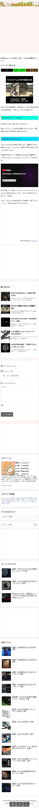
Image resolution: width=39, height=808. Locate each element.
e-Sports (33, 501)
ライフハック (25, 501)
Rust (6, 499)
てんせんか (33, 241)
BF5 (22, 498)
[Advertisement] (19, 28)
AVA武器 (30, 498)
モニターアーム (16, 501)
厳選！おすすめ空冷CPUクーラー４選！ (24, 785)
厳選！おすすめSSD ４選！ (23, 734)
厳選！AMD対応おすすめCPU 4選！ (24, 661)
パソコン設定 (29, 499)
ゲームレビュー (5, 498)
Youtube (9, 485)
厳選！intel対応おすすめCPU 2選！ (24, 648)
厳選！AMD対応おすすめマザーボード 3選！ (24, 673)
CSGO (18, 498)
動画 (9, 501)
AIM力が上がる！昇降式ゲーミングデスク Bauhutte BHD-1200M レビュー (24, 596)
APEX (13, 498)
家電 (23, 499)
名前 (2, 405)
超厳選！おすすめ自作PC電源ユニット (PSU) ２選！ (24, 698)
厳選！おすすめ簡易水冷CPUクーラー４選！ (24, 772)
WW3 (3, 503)
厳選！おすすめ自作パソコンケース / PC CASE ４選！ (25, 760)
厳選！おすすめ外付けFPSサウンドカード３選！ (24, 582)
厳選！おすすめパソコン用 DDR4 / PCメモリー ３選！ (24, 747)
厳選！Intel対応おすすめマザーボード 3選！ (24, 686)
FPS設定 (18, 499)
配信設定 (11, 499)
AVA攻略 (13, 65)
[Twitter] (7, 70)
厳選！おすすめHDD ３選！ (23, 722)
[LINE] (19, 70)
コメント (3, 387)
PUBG (7, 503)
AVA (26, 498)
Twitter (3, 485)
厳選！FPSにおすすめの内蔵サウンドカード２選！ (24, 570)
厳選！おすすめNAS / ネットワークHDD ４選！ (24, 710)
